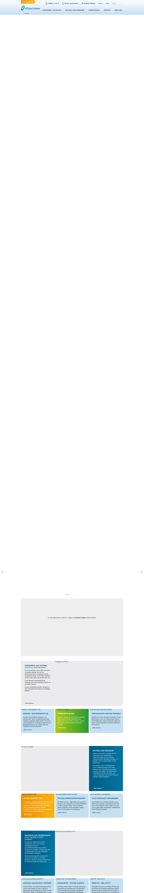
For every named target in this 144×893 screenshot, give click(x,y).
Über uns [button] (118, 10)
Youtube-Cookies (80, 618)
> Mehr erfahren (29, 703)
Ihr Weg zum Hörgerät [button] (74, 10)
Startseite (26, 13)
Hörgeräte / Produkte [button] (51, 10)
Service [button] (107, 10)
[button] (1, 572)
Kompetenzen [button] (94, 10)
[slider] (72, 303)
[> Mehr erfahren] (30, 709)
